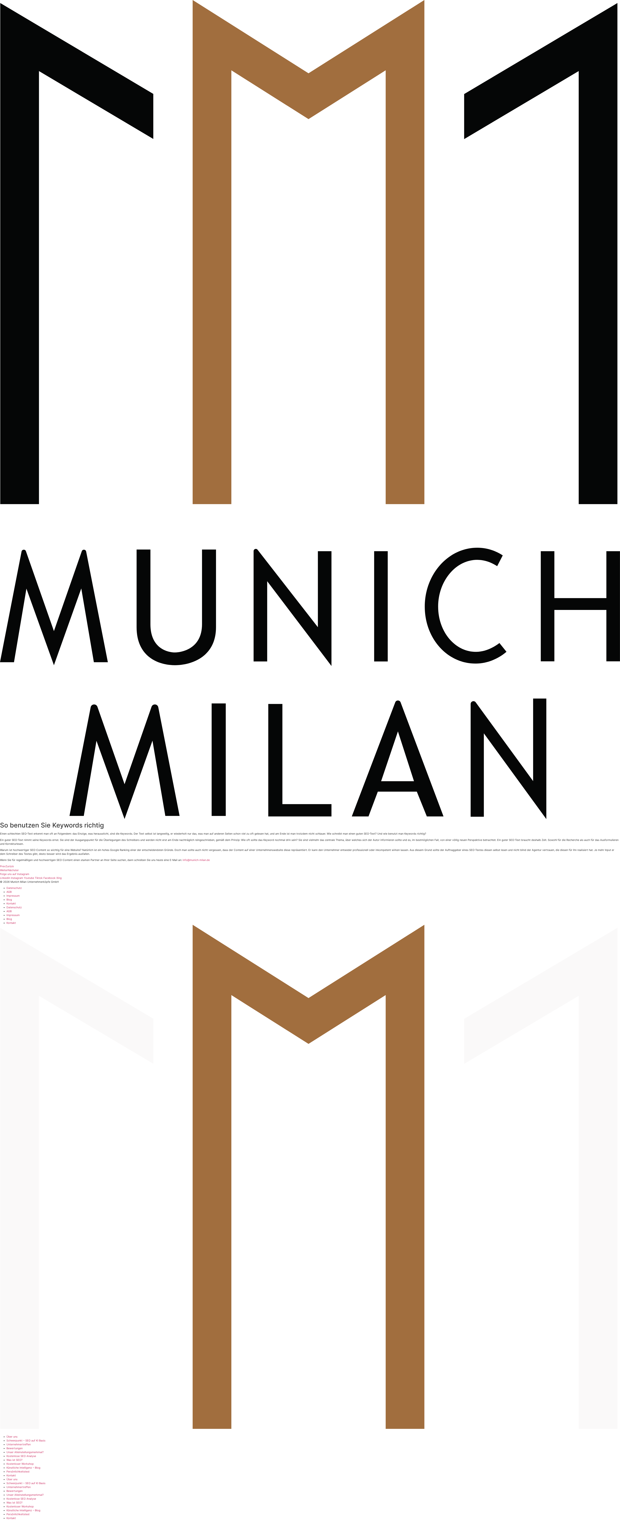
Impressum (13, 895)
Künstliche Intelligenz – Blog (23, 1467)
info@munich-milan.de (196, 860)
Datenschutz (14, 888)
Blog (9, 899)
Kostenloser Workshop (20, 1463)
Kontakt (11, 903)
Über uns (11, 1436)
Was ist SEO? (14, 1459)
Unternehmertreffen (18, 1444)
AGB (9, 891)
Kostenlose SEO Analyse (21, 1456)
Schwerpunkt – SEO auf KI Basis (25, 1440)
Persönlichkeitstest (18, 1471)
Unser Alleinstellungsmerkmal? (25, 1452)
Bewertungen (14, 1448)
